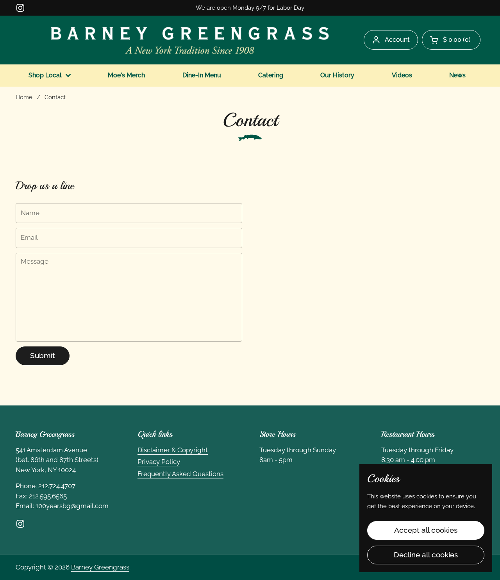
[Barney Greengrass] (189, 39)
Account (397, 39)
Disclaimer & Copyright (173, 450)
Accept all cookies (425, 530)
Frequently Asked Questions (180, 474)
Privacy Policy (159, 462)
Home (24, 97)
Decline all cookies (426, 554)
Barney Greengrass (100, 567)
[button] (451, 40)
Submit (42, 355)
